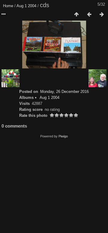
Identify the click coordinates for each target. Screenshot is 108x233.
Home (8, 6)
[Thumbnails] (76, 15)
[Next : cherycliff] (101, 15)
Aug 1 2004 (26, 6)
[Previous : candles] (89, 15)
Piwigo (63, 136)
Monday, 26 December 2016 (64, 91)
